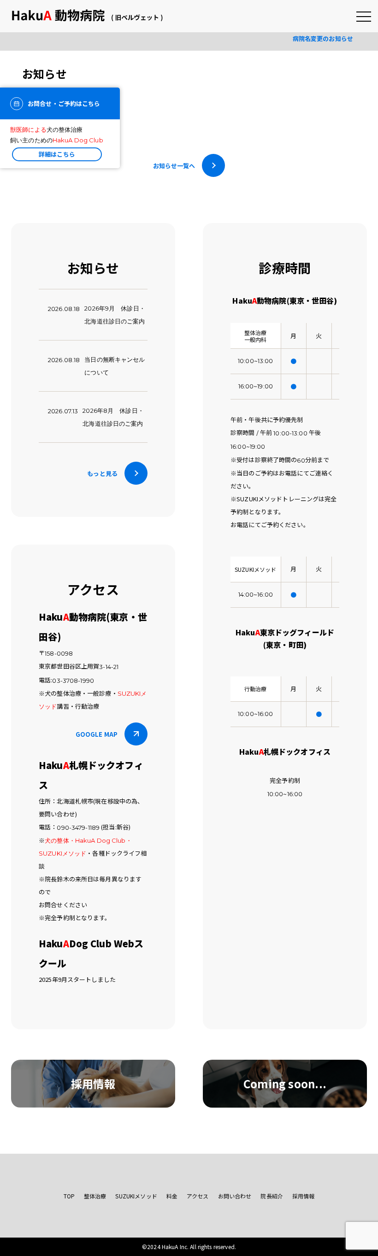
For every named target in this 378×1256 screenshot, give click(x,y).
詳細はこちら (57, 154)
